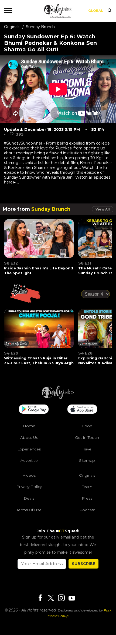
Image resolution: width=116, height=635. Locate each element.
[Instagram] (61, 598)
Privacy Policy (29, 486)
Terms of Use (29, 509)
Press (87, 498)
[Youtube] (72, 598)
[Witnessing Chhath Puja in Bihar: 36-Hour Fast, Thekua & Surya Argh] (39, 331)
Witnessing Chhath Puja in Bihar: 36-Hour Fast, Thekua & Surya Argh (39, 360)
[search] (109, 11)
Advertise (29, 460)
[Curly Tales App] (34, 410)
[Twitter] (50, 598)
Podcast (87, 509)
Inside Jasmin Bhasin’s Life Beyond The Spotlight (38, 270)
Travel (87, 449)
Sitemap (87, 460)
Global (95, 11)
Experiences (29, 449)
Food (87, 425)
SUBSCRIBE (83, 563)
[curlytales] (58, 397)
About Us (29, 437)
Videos (29, 475)
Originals (12, 26)
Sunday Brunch (40, 26)
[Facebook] (40, 598)
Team (87, 486)
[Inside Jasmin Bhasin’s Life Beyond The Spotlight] (39, 241)
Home (29, 425)
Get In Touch (87, 437)
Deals (29, 498)
